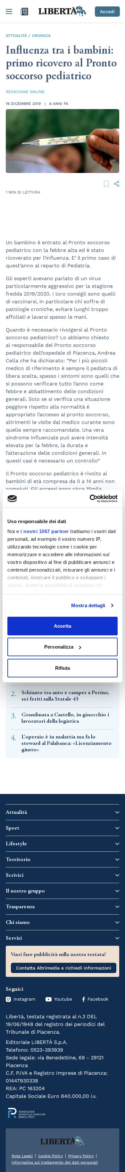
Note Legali (22, 1156)
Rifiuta (62, 667)
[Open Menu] (9, 11)
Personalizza (58, 647)
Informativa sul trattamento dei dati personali (55, 1162)
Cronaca (41, 35)
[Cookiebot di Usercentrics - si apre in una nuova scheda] (90, 499)
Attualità (16, 35)
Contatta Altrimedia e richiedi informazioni (63, 967)
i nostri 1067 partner (45, 531)
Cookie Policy (50, 1156)
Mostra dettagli (88, 605)
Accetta (62, 625)
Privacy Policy (81, 1156)
